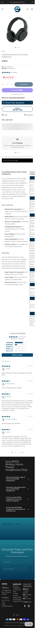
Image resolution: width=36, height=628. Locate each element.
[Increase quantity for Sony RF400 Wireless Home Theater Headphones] (11, 84)
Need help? (30, 115)
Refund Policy (17, 599)
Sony (3, 51)
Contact (15, 595)
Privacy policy (13, 625)
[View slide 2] (17, 153)
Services (15, 586)
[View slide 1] (15, 153)
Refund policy (7, 625)
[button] (6, 72)
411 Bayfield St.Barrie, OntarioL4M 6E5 (6, 592)
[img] (6, 366)
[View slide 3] (19, 153)
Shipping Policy (17, 601)
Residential (16, 588)
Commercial (16, 590)
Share (5, 115)
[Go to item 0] (15, 47)
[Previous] (2, 2)
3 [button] (17, 452)
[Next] (32, 2)
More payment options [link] (17, 94)
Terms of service (20, 625)
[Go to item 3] (19, 47)
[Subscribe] (30, 569)
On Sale (15, 593)
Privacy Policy (17, 597)
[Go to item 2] (17, 47)
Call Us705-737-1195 (17, 109)
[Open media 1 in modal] (30, 17)
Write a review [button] (17, 355)
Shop (14, 592)
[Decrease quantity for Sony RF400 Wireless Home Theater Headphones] (4, 84)
